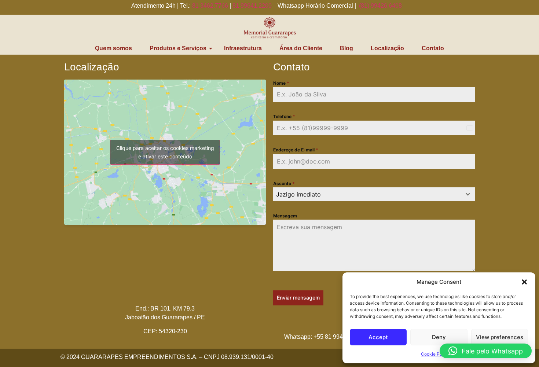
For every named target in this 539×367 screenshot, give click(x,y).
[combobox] (374, 194)
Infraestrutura (243, 48)
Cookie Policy (435, 354)
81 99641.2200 (252, 6)
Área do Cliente (300, 48)
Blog (346, 48)
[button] (524, 282)
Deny (439, 337)
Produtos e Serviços (178, 48)
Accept (378, 337)
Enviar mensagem (298, 297)
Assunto (284, 183)
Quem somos (113, 48)
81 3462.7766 (210, 6)
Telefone (284, 116)
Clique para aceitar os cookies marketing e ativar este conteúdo (165, 152)
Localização (387, 48)
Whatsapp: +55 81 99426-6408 (324, 337)
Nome (281, 83)
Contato (433, 48)
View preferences (499, 337)
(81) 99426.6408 (380, 6)
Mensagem (285, 216)
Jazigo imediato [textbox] (298, 194)
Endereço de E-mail (295, 150)
